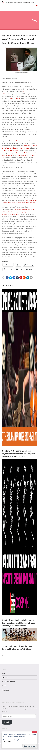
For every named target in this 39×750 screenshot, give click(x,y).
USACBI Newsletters (8, 681)
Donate (4, 686)
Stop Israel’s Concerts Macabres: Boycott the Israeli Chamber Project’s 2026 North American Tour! (18, 454)
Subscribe (7, 722)
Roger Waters (14, 150)
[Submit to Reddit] (24, 277)
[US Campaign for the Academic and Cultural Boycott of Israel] (18, 2)
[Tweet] (10, 277)
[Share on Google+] (13, 277)
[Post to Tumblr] (17, 277)
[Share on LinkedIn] (27, 277)
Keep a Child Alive (14, 98)
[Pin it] (20, 277)
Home (4, 673)
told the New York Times (19, 141)
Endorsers (5, 677)
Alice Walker (5, 150)
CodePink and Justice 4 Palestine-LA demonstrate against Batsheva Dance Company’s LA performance (18, 623)
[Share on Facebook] (7, 277)
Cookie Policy (7, 741)
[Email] (31, 277)
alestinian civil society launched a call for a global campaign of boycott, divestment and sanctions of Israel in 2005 (19, 212)
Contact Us (5, 690)
